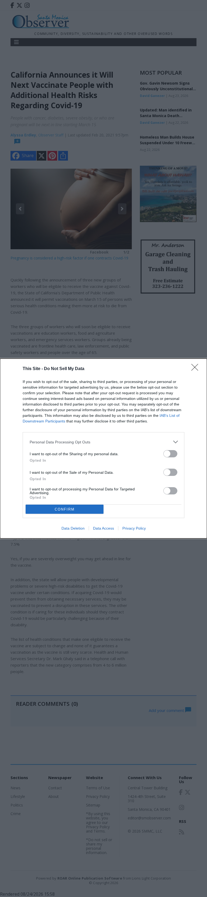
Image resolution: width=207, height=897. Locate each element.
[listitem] (103, 442)
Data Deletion (73, 528)
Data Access (103, 528)
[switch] (170, 453)
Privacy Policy (134, 528)
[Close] (196, 369)
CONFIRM (65, 509)
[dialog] (103, 448)
